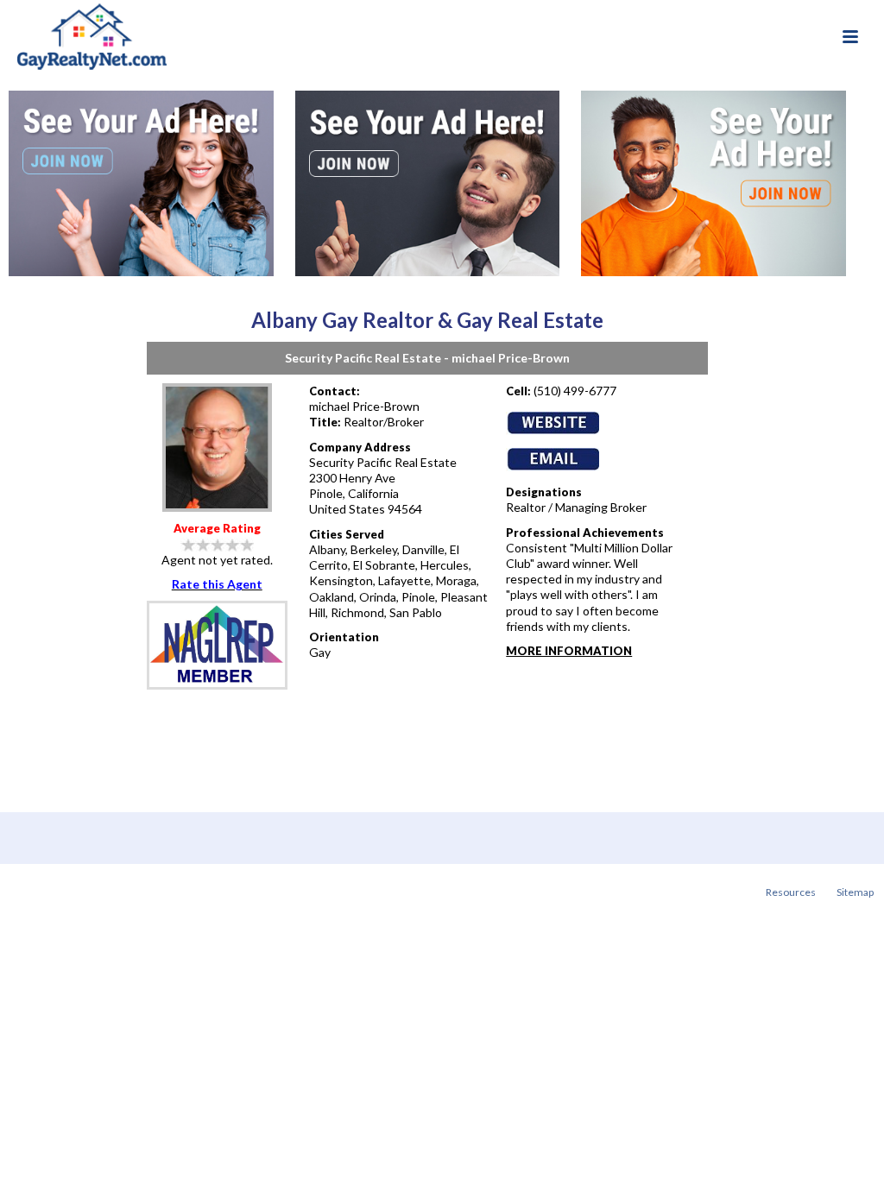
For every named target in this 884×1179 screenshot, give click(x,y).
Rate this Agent (217, 584)
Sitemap (855, 892)
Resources (791, 892)
